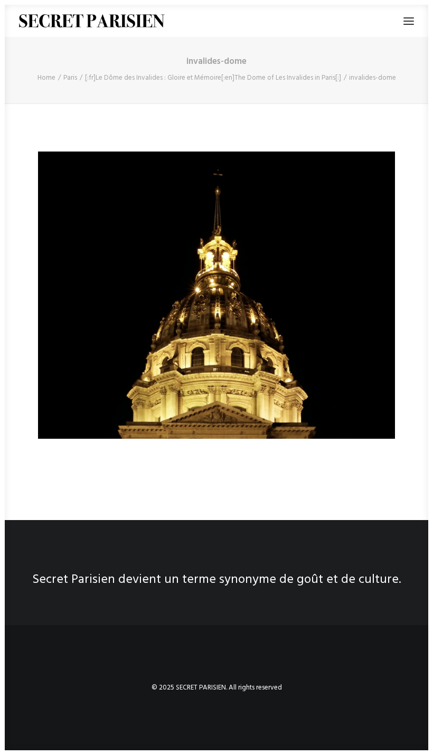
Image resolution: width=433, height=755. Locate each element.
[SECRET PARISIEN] (92, 20)
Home (46, 77)
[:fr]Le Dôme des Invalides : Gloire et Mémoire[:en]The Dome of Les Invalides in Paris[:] (213, 77)
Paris (70, 77)
